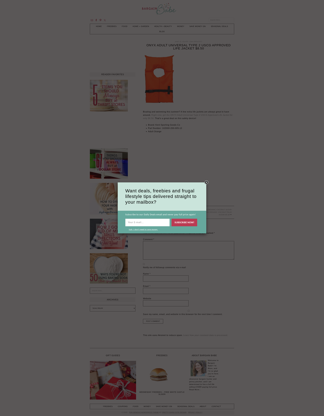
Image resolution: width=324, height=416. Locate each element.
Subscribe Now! (184, 222)
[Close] (206, 182)
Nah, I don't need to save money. (143, 230)
